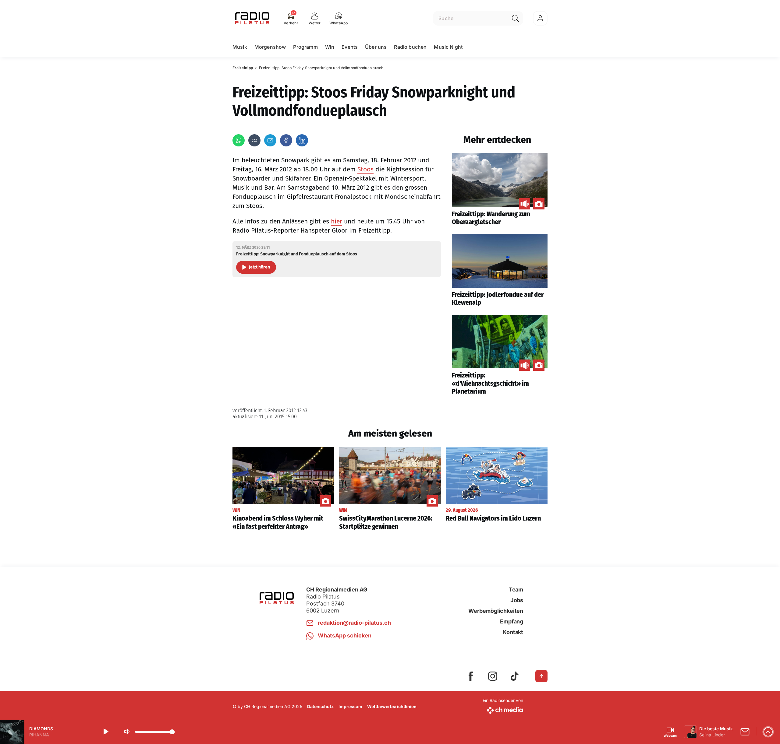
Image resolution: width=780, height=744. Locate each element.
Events (350, 47)
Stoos (365, 169)
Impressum (350, 706)
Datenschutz (320, 706)
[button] (338, 18)
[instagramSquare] (493, 676)
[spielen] (105, 732)
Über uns (376, 47)
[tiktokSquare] (515, 676)
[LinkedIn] (302, 140)
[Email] (270, 140)
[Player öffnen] (768, 731)
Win (329, 47)
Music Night (448, 47)
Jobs (516, 600)
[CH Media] (503, 709)
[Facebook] (286, 140)
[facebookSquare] (471, 676)
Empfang (511, 621)
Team (516, 589)
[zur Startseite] (252, 18)
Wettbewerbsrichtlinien (392, 706)
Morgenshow (270, 47)
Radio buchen (410, 47)
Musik (239, 47)
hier (336, 221)
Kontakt (513, 632)
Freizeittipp (242, 67)
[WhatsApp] (238, 140)
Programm (305, 47)
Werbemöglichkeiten (495, 611)
